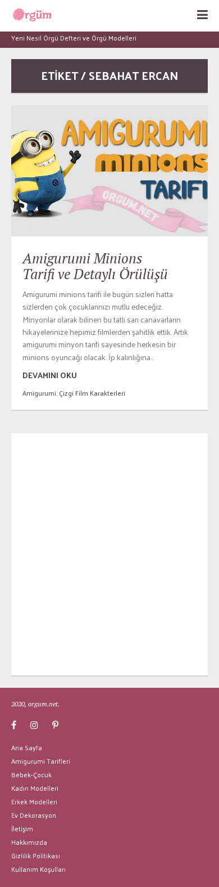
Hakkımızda (29, 842)
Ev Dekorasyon (33, 815)
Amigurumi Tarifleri (40, 761)
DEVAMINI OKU (49, 375)
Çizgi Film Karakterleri (92, 393)
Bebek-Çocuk (31, 774)
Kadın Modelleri (34, 788)
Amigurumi (39, 393)
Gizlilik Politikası (35, 855)
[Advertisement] (109, 554)
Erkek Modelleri (34, 801)
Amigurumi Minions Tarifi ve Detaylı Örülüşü (95, 266)
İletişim (22, 828)
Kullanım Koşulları (38, 869)
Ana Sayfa (26, 747)
